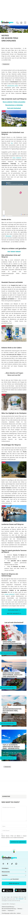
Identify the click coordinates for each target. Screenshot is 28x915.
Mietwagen (8, 236)
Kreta (14, 157)
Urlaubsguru (5, 868)
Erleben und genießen (19, 102)
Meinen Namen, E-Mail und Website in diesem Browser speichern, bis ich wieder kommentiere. (14, 836)
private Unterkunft (9, 594)
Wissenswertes (6, 871)
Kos (12, 143)
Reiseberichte (6, 64)
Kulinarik (18, 251)
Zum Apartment (13, 610)
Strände (13, 251)
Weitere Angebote (13, 613)
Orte (9, 251)
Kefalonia (18, 157)
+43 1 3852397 (19, 899)
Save (4, 111)
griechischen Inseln (12, 85)
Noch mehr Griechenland (14, 108)
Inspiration (4, 875)
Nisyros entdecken (8, 102)
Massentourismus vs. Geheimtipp (14, 105)
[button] (14, 883)
